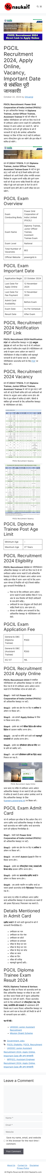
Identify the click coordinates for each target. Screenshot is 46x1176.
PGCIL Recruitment (32, 1044)
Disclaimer (34, 1165)
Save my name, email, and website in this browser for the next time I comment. (23, 1140)
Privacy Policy (23, 1168)
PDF (34, 361)
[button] (37, 6)
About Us (11, 1165)
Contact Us (22, 1165)
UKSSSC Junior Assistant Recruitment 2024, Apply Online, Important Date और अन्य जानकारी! (19, 1052)
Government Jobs (16, 1041)
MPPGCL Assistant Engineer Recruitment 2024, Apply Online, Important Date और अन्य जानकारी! (19, 1063)
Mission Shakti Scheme (21, 1033)
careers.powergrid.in (14, 800)
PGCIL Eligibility (14, 1044)
